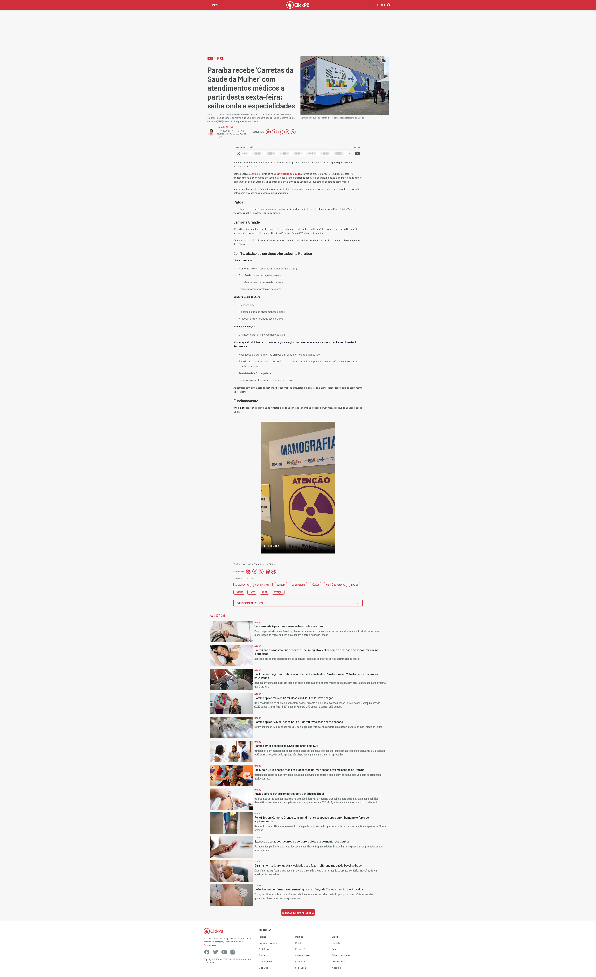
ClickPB (256, 173)
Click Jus (263, 967)
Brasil (335, 936)
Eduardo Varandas (341, 955)
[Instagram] (233, 952)
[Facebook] (207, 952)
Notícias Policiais (268, 942)
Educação (264, 955)
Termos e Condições (213, 941)
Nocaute (336, 967)
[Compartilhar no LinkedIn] (286, 131)
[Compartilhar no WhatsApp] (268, 131)
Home (210, 58)
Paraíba (262, 936)
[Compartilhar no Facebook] (274, 131)
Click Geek (300, 967)
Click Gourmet (339, 961)
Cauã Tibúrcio (227, 127)
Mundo (298, 942)
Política (299, 936)
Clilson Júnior (266, 961)
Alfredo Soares (303, 955)
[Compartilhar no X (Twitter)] (280, 131)
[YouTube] (224, 952)
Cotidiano (264, 949)
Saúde (220, 58)
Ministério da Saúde (289, 173)
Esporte (336, 942)
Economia (300, 949)
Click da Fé (300, 961)
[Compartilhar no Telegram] (293, 131)
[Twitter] (215, 952)
